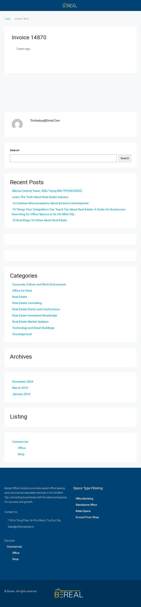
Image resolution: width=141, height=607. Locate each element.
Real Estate (19, 296)
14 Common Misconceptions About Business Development (50, 203)
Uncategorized (22, 334)
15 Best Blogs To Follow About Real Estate (39, 220)
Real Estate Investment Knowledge (34, 315)
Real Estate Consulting (27, 303)
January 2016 (21, 394)
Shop (21, 454)
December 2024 (22, 381)
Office (22, 448)
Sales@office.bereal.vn (21, 526)
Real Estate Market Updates (30, 321)
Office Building (84, 498)
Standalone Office (86, 504)
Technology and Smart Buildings (33, 328)
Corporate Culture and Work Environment (39, 284)
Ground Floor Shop (87, 517)
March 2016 (20, 387)
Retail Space (83, 511)
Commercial (20, 441)
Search (14, 150)
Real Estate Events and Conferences (36, 309)
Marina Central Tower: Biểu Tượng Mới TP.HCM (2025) (47, 190)
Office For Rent (22, 290)
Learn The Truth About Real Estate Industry (40, 197)
